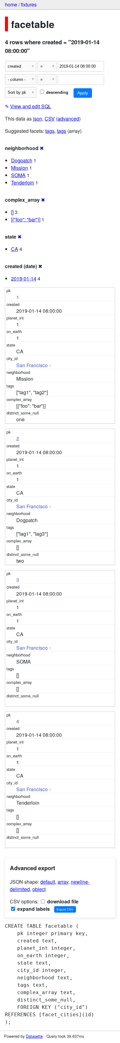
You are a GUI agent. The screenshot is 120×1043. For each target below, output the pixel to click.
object (39, 889)
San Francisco (32, 365)
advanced (68, 118)
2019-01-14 (23, 278)
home (11, 4)
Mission (19, 167)
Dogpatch (21, 160)
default (47, 881)
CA (14, 248)
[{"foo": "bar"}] (25, 219)
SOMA (18, 175)
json (37, 118)
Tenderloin (22, 182)
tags (49, 130)
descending (56, 92)
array (63, 881)
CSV (50, 118)
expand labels (33, 908)
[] (12, 212)
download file (62, 901)
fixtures (29, 4)
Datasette (34, 1036)
